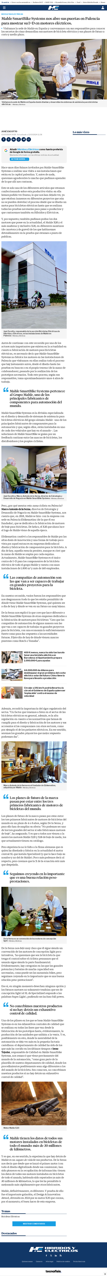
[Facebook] (3, 139)
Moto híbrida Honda (90, 2)
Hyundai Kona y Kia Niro (64, 2)
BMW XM (49, 2)
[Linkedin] (13, 139)
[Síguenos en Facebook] (46, 1255)
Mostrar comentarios (34, 1224)
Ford (78, 2)
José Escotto (9, 131)
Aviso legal (49, 1261)
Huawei (104, 2)
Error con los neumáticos (21, 2)
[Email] (28, 139)
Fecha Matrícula (79, 1261)
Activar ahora (18, 159)
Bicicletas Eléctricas (12, 14)
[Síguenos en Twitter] (51, 1255)
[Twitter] (8, 139)
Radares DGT (38, 2)
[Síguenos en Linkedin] (56, 1255)
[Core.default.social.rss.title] (60, 1255)
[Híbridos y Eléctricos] (53, 1249)
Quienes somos (27, 1261)
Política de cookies (63, 1261)
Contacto (39, 1261)
